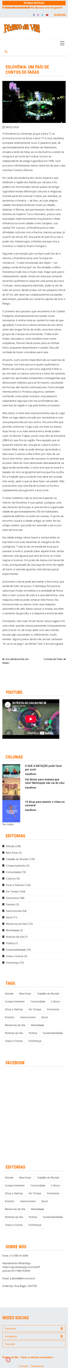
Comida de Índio (53, 659)
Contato (23, 1366)
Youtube (47, 15)
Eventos (10, 904)
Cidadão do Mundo (17, 859)
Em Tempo (12, 891)
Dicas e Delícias (15, 885)
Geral (9, 917)
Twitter (42, 15)
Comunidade (13, 872)
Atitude (10, 846)
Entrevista (12, 898)
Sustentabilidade (16, 949)
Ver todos (8, 824)
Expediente (37, 1366)
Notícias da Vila (15, 937)
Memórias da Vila (16, 924)
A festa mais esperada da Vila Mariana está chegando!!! (32, 7)
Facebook (34, 15)
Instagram (38, 15)
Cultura (10, 878)
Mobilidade (12, 930)
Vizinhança (12, 962)
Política (10, 943)
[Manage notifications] (8, 1359)
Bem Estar (12, 852)
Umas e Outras (15, 956)
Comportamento (16, 865)
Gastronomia (13, 911)
